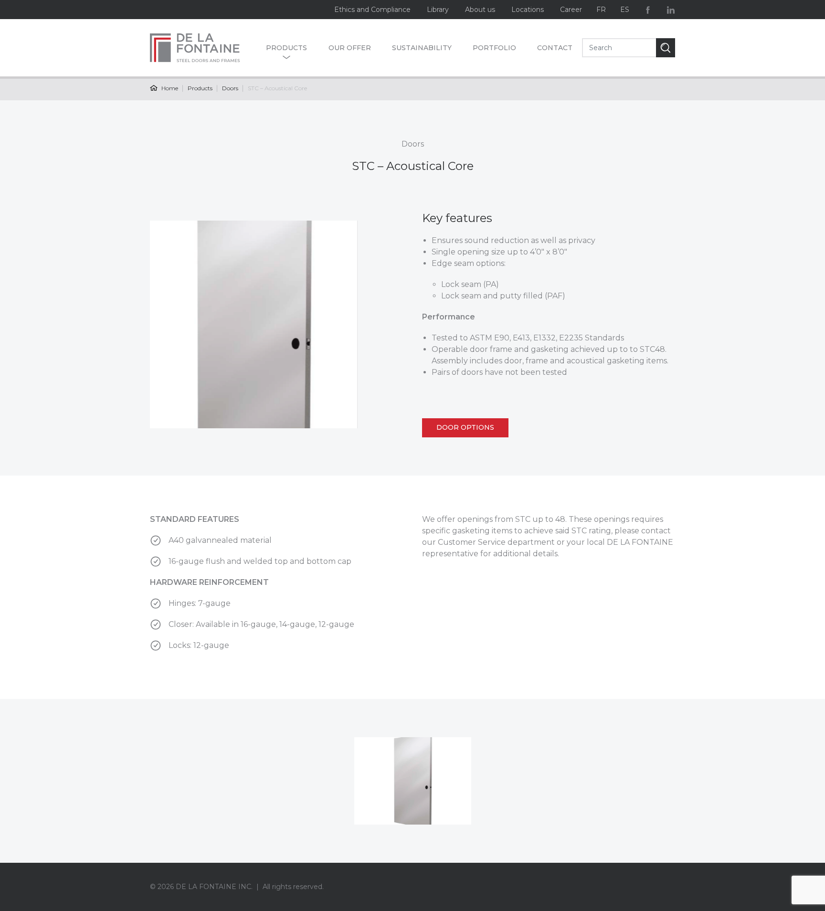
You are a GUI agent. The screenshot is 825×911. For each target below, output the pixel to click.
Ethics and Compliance (372, 9)
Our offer (349, 47)
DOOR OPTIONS (465, 427)
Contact (554, 47)
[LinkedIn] (670, 9)
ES (624, 9)
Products (286, 47)
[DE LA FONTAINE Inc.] (203, 47)
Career (571, 9)
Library (438, 9)
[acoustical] (412, 781)
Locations (527, 9)
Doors (230, 88)
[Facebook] (648, 9)
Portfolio (494, 47)
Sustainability (422, 47)
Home (169, 88)
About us (480, 9)
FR (601, 9)
